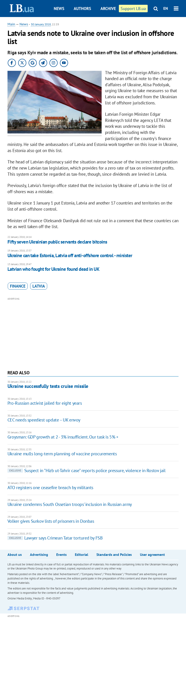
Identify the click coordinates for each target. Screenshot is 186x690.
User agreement (152, 554)
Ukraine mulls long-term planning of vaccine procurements (62, 454)
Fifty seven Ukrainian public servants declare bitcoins (57, 242)
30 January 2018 (41, 24)
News (59, 8)
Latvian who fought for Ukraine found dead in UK (53, 269)
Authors (82, 8)
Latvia (38, 286)
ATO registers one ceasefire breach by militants (50, 487)
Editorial (81, 554)
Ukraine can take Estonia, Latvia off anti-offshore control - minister (69, 255)
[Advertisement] (93, 333)
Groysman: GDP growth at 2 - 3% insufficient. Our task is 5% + (62, 437)
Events (61, 554)
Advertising (39, 554)
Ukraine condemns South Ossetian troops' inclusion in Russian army (69, 504)
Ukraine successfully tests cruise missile (47, 386)
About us (14, 554)
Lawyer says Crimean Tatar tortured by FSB (56, 538)
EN (165, 8)
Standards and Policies (114, 554)
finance (17, 286)
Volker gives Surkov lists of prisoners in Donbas (50, 521)
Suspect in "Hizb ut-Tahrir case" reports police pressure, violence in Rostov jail (87, 470)
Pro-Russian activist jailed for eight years (44, 403)
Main (11, 24)
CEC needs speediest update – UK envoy (43, 420)
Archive (108, 8)
